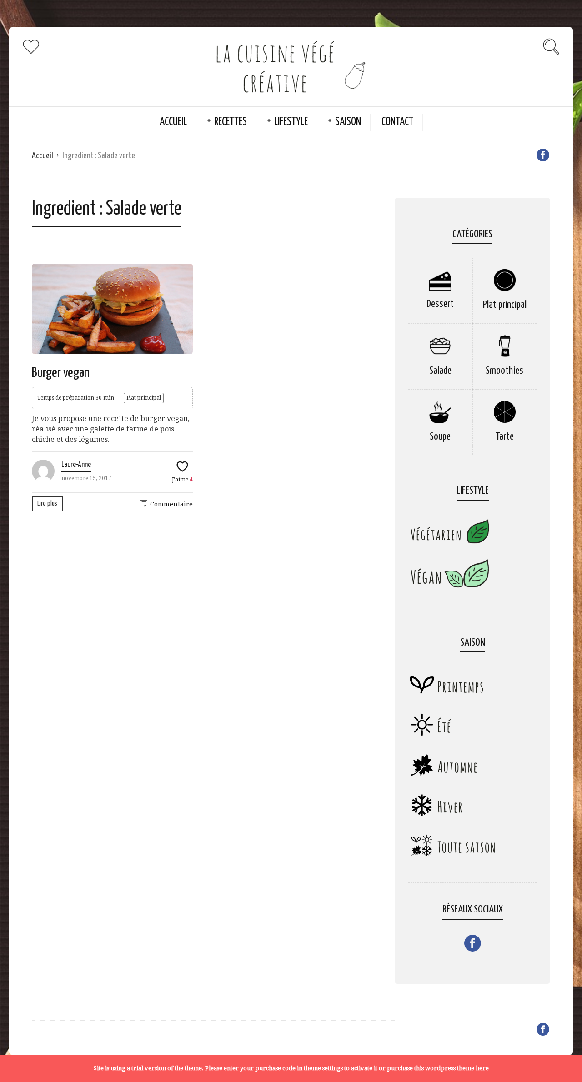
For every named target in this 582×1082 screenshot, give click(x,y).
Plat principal (143, 398)
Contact (397, 122)
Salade (440, 371)
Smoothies (504, 371)
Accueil (173, 122)
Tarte (505, 436)
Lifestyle (291, 122)
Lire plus (47, 503)
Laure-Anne (76, 465)
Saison (348, 122)
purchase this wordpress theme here (438, 1068)
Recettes (230, 122)
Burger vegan (61, 373)
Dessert (440, 304)
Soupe (440, 436)
